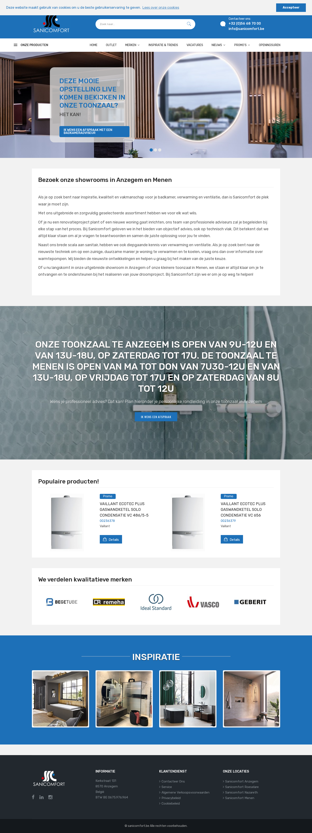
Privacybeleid (171, 798)
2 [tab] (155, 150)
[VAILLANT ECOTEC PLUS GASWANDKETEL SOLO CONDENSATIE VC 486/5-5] (67, 522)
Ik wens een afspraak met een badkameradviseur (88, 131)
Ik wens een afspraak (156, 416)
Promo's (240, 45)
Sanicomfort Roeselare (242, 787)
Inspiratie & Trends (163, 45)
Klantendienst (173, 771)
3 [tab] (159, 150)
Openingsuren (269, 45)
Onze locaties (236, 771)
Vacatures (195, 45)
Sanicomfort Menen (239, 798)
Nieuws (217, 45)
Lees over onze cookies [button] (160, 8)
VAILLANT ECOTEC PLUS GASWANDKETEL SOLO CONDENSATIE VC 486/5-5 (124, 509)
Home (93, 45)
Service (167, 787)
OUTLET (111, 45)
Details (113, 540)
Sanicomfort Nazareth (241, 792)
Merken (131, 45)
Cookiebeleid (171, 803)
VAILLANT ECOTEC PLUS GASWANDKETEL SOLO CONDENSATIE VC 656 (243, 509)
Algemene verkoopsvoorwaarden (185, 792)
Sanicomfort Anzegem (241, 781)
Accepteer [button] (291, 7)
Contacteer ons (173, 781)
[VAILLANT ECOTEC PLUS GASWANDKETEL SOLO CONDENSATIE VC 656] (187, 522)
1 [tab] (151, 150)
